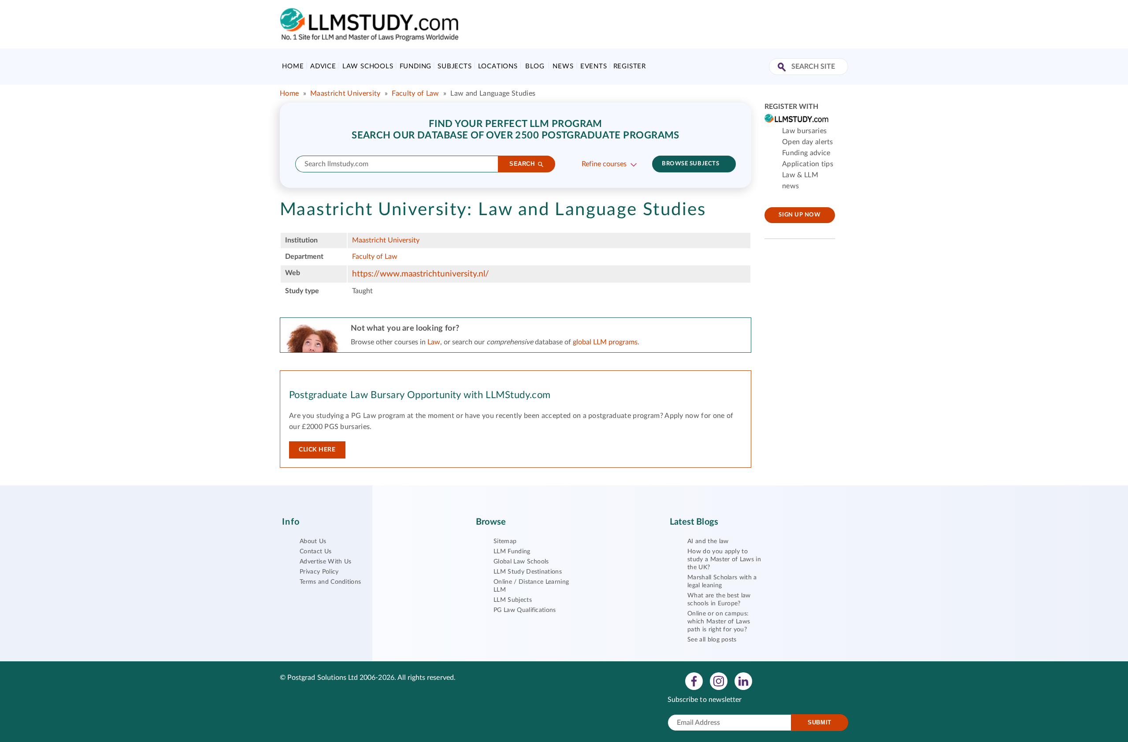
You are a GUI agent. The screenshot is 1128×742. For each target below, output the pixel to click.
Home (293, 66)
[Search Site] (783, 68)
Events (593, 66)
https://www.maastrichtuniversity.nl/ (420, 274)
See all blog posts (712, 640)
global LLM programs (605, 342)
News (563, 66)
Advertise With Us (325, 562)
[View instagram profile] (718, 680)
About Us (313, 541)
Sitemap (505, 541)
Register (629, 66)
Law (433, 342)
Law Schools (367, 66)
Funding (416, 66)
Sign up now (799, 215)
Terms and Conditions (330, 582)
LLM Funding (512, 551)
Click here (317, 450)
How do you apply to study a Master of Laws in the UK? (724, 559)
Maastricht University (345, 93)
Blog (534, 66)
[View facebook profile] (694, 680)
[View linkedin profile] (743, 680)
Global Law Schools (521, 562)
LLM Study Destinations (528, 572)
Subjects (454, 66)
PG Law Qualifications (525, 610)
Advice (323, 66)
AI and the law (707, 541)
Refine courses (604, 164)
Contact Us (315, 551)
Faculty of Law (415, 93)
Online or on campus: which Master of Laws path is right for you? (718, 622)
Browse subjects (690, 164)
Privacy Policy (319, 572)
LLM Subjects (513, 600)
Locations (498, 66)
